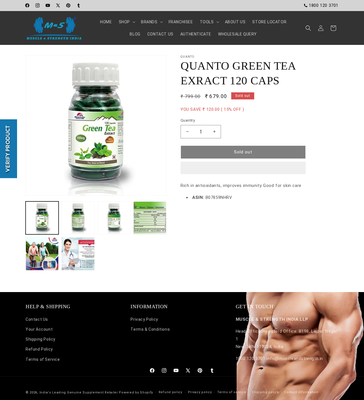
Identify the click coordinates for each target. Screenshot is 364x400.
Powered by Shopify (136, 392)
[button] (243, 168)
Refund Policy (39, 349)
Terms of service (231, 392)
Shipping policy (265, 392)
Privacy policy (200, 392)
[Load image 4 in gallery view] (149, 217)
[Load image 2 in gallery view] (77, 217)
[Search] (308, 28)
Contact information (301, 392)
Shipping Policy (40, 339)
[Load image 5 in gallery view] (42, 253)
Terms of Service (43, 359)
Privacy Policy (144, 319)
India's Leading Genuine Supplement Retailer (79, 392)
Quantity (188, 120)
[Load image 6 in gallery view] (77, 253)
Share (192, 214)
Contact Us (37, 319)
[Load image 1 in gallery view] (42, 217)
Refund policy (170, 392)
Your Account (39, 329)
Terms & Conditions (150, 329)
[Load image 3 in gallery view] (114, 217)
